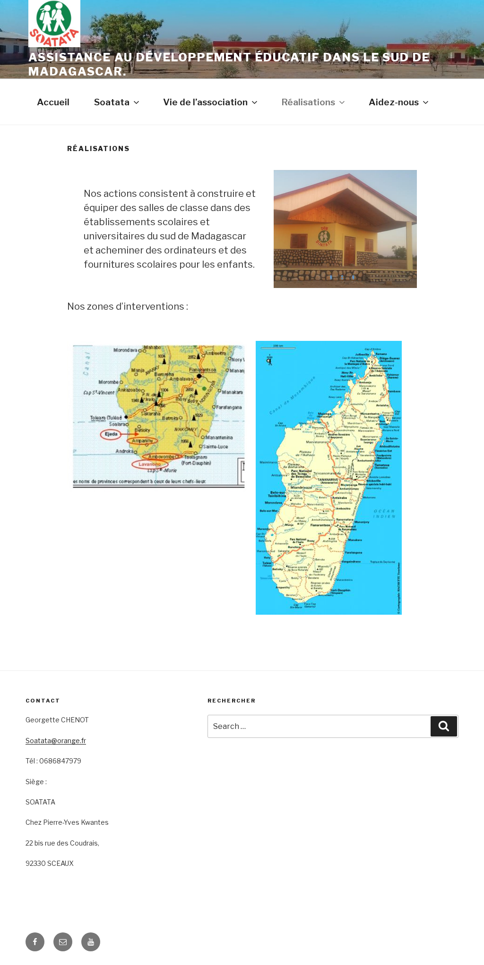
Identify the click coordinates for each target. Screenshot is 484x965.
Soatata (112, 102)
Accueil (53, 102)
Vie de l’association (205, 102)
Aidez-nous (394, 102)
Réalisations (308, 102)
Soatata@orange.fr (56, 740)
